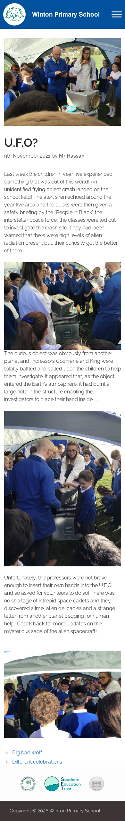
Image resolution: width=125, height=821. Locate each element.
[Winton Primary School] (14, 14)
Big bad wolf (27, 753)
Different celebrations (37, 762)
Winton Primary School (66, 14)
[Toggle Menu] (117, 14)
